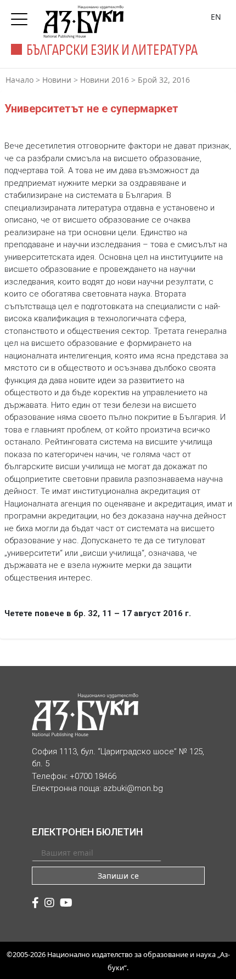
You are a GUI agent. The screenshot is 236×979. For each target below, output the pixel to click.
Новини (56, 80)
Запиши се (118, 875)
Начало (19, 80)
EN (216, 17)
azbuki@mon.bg (133, 788)
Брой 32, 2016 (164, 80)
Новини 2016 (104, 80)
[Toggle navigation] (22, 16)
